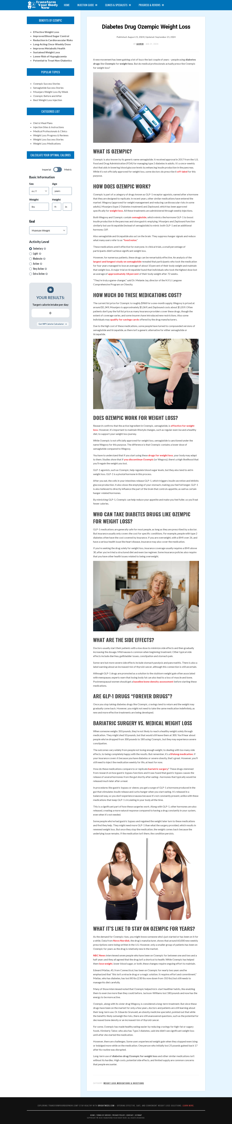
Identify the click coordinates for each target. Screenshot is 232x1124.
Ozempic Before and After (47, 95)
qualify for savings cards (124, 319)
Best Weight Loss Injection (47, 99)
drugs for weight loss (160, 455)
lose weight (106, 963)
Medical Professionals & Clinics (50, 131)
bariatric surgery (158, 768)
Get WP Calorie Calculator (51, 324)
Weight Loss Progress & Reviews (50, 135)
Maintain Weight (41, 230)
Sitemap (138, 1115)
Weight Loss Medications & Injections (124, 1083)
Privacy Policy (118, 1115)
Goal (32, 221)
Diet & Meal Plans (43, 122)
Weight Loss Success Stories (48, 139)
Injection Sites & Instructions (48, 127)
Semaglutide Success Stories (48, 87)
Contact (130, 1115)
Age (54, 183)
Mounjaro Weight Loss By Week (50, 91)
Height (56, 199)
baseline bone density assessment (153, 681)
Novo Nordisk (121, 940)
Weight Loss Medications (47, 143)
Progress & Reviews (149, 5)
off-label (182, 171)
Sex (31, 183)
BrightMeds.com (106, 1105)
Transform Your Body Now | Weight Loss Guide (42, 5)
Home (66, 5)
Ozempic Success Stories (46, 83)
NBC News (99, 955)
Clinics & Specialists (116, 5)
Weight (34, 199)
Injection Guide (85, 5)
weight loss (116, 210)
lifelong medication (181, 753)
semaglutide (139, 217)
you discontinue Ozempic (139, 459)
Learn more (188, 1105)
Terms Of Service (103, 1115)
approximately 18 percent (123, 273)
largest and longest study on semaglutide (117, 261)
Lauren (140, 44)
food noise (130, 240)
